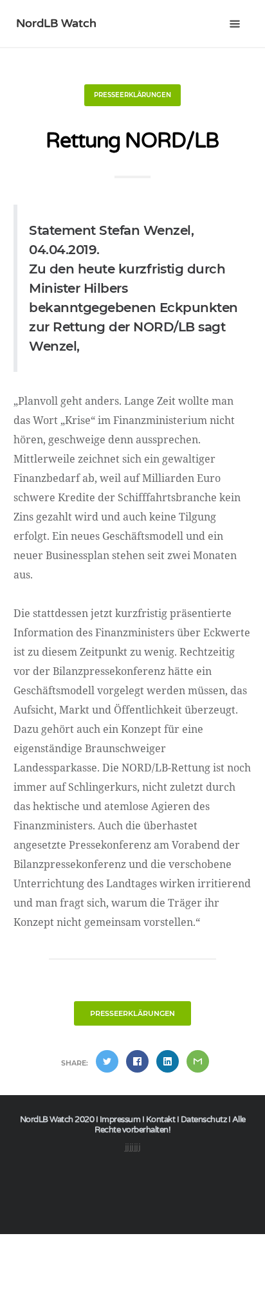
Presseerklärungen (132, 95)
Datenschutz (204, 1119)
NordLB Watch (56, 23)
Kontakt (161, 1119)
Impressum (120, 1119)
